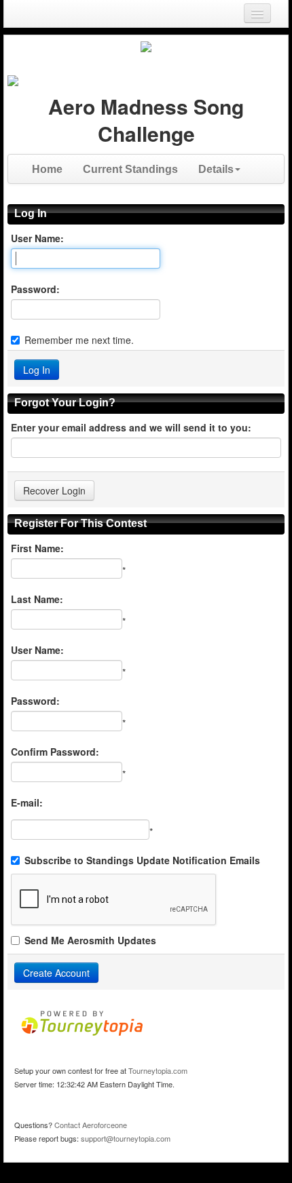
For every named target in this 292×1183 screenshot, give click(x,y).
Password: (35, 289)
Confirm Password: (55, 751)
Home (47, 169)
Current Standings (130, 169)
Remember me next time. (79, 340)
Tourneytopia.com (157, 1070)
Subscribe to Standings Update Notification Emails (142, 860)
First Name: (37, 548)
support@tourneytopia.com (125, 1138)
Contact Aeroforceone (90, 1124)
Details (216, 169)
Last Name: (37, 599)
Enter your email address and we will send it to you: (131, 427)
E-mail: (27, 802)
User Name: (37, 238)
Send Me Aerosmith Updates (90, 940)
